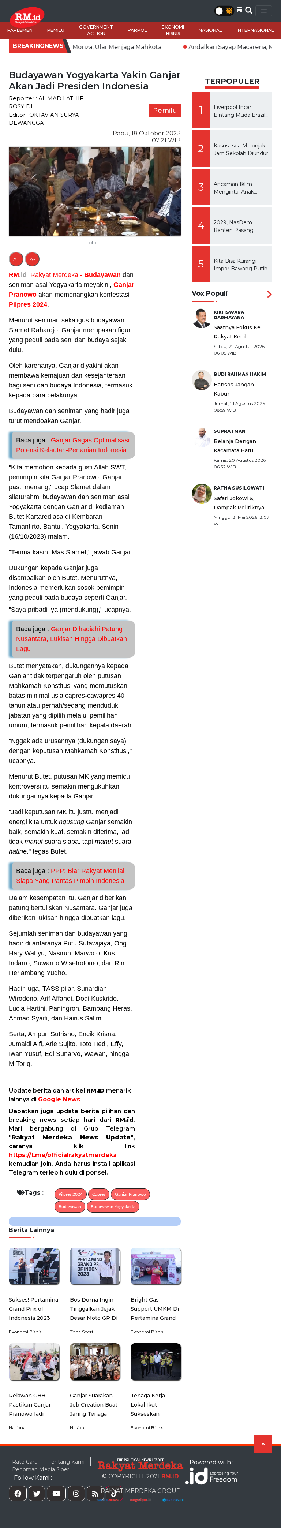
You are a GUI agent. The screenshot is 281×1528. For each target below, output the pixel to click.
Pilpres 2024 (28, 304)
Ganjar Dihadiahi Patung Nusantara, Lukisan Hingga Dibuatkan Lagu (71, 638)
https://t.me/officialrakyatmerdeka (63, 1154)
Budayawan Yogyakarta (113, 1207)
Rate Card (25, 1461)
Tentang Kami (67, 1461)
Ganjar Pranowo (130, 1194)
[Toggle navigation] (263, 10)
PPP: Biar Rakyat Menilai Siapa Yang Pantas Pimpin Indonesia (70, 875)
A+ (16, 259)
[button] (239, 9)
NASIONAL (210, 30)
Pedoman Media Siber (40, 1469)
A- (32, 259)
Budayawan (102, 274)
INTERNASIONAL (255, 30)
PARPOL (137, 30)
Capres (98, 1194)
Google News (59, 1099)
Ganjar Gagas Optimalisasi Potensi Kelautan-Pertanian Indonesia (73, 445)
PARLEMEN (20, 30)
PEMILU (55, 30)
